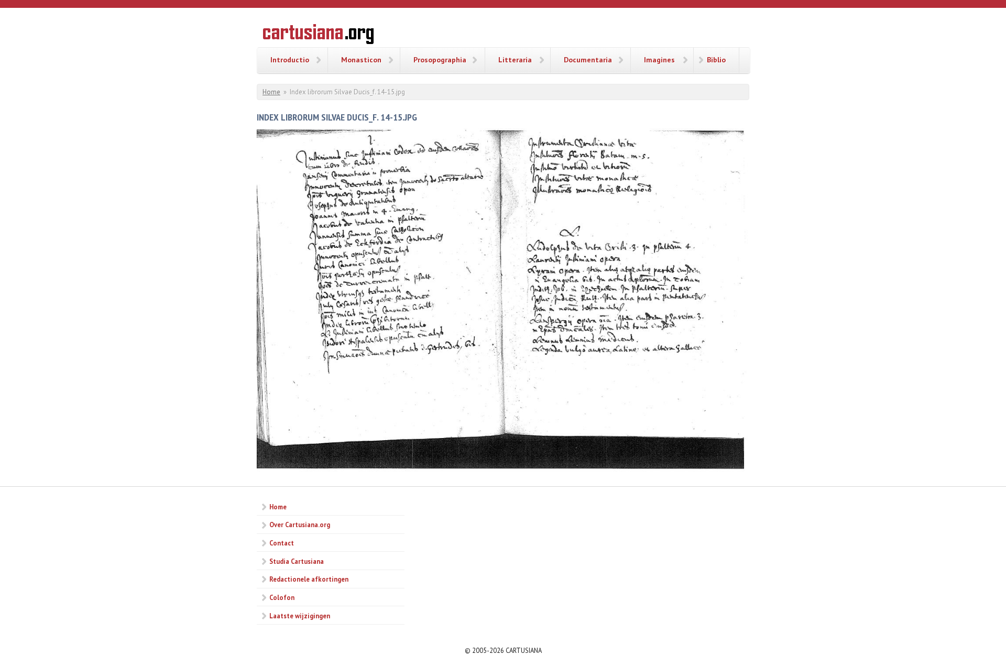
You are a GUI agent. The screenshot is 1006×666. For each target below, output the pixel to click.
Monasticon (361, 59)
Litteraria (515, 59)
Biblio (716, 59)
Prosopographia (439, 59)
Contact (281, 543)
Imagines (659, 59)
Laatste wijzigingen (299, 616)
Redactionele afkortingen (308, 579)
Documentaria (588, 59)
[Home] (318, 35)
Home (271, 92)
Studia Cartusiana (296, 561)
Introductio (289, 59)
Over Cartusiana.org (299, 524)
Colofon (281, 597)
